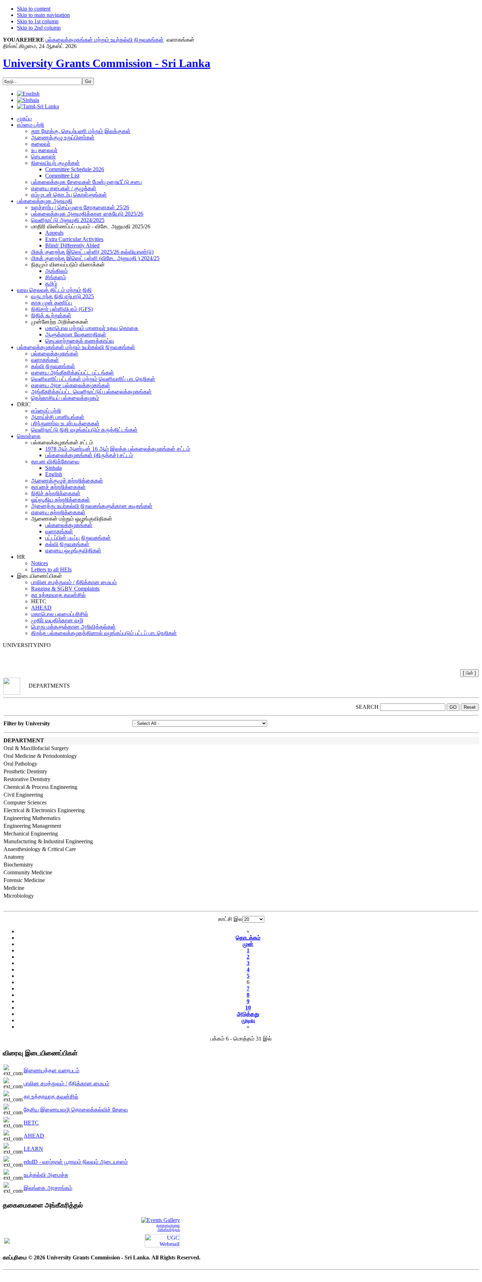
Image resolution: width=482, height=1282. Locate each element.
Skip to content (33, 9)
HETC (31, 1123)
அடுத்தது (248, 1014)
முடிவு (248, 1020)
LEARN (33, 1149)
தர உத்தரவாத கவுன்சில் (51, 1097)
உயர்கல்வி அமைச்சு (46, 1175)
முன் (248, 944)
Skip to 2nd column (39, 28)
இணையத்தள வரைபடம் (51, 1070)
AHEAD (34, 1136)
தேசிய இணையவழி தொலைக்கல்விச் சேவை (76, 1110)
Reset (470, 707)
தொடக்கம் (248, 938)
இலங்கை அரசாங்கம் (48, 1188)
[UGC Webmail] (162, 1240)
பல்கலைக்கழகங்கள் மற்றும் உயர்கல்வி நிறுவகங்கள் (105, 40)
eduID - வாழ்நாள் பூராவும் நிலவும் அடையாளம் (76, 1162)
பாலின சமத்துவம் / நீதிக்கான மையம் (66, 1083)
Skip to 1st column (38, 21)
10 (248, 1008)
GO (453, 707)
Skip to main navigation (43, 15)
